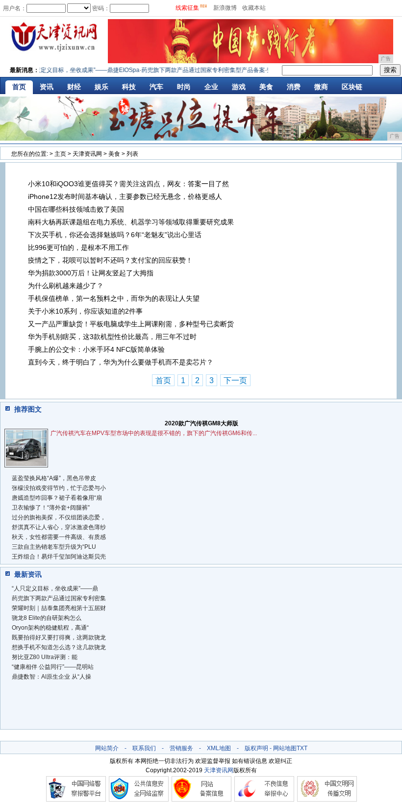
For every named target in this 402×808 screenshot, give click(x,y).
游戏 (239, 87)
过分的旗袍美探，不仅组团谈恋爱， (59, 517)
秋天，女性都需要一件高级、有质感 (59, 537)
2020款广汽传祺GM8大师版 (201, 423)
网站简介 (107, 748)
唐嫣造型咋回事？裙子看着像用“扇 (57, 497)
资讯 (46, 87)
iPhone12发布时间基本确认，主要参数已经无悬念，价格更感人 (125, 196)
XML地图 (219, 748)
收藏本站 (254, 7)
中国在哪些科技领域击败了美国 (76, 209)
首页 (19, 87)
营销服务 (181, 748)
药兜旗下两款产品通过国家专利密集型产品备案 (197, 70)
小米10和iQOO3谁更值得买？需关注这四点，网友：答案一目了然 (128, 184)
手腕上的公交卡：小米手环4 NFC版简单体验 (96, 349)
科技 (129, 87)
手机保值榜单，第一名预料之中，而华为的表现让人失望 (114, 298)
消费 (294, 87)
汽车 (156, 87)
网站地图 (285, 748)
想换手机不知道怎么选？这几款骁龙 (59, 647)
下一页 (235, 380)
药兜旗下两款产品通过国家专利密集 (59, 598)
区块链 (352, 87)
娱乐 (101, 87)
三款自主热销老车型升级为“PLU (54, 546)
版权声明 (256, 748)
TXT (302, 748)
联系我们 (144, 748)
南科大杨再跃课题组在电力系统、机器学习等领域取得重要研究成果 (131, 222)
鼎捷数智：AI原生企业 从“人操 (51, 676)
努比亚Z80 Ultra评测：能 (44, 657)
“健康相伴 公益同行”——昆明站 (53, 666)
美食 (266, 87)
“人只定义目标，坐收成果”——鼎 (55, 588)
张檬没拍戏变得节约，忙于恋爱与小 (59, 488)
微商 (321, 87)
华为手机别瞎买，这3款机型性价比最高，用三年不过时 (112, 337)
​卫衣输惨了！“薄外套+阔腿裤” (51, 507)
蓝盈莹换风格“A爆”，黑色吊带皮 (54, 478)
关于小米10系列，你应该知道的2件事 (85, 311)
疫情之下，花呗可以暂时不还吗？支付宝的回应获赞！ (110, 260)
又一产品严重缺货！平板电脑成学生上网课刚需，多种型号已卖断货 (131, 324)
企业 (211, 87)
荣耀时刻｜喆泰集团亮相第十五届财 (59, 608)
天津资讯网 (87, 153)
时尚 (184, 87)
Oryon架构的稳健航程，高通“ (50, 627)
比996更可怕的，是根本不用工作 (78, 247)
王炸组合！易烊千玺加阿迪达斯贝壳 (59, 556)
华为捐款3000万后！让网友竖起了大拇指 (90, 273)
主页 (60, 153)
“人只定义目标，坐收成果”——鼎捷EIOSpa (77, 70)
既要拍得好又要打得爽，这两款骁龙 (59, 637)
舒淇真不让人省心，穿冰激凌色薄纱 (59, 527)
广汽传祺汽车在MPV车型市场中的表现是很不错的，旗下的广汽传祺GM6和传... (153, 433)
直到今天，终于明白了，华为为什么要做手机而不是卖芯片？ (120, 362)
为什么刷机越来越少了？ (65, 286)
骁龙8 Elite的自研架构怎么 (46, 617)
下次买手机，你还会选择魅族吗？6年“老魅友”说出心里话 (114, 235)
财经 (74, 87)
